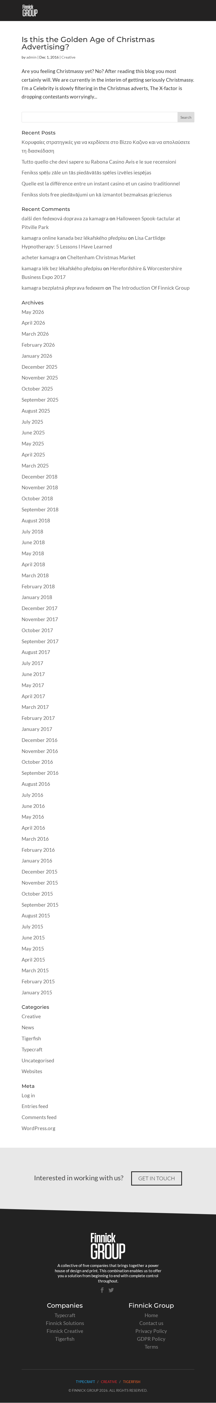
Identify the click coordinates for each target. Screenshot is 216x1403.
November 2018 (40, 487)
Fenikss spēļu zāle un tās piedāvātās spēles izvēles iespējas (86, 172)
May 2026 (33, 312)
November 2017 (40, 619)
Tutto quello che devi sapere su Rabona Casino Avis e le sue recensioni (99, 162)
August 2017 (36, 652)
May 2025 (33, 443)
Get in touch (156, 1178)
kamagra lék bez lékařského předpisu (62, 268)
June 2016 (33, 806)
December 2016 (39, 740)
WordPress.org (38, 1128)
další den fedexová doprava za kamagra (65, 218)
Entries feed (35, 1106)
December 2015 (39, 872)
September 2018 (40, 509)
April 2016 (33, 828)
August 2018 (36, 520)
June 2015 (33, 937)
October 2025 (37, 389)
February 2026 (38, 345)
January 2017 (37, 729)
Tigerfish (31, 1038)
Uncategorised (38, 1060)
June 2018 (33, 542)
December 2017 (39, 608)
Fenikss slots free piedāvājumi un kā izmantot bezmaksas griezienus (97, 194)
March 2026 (35, 334)
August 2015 (36, 915)
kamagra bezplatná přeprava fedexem (63, 288)
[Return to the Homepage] (108, 1257)
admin (31, 57)
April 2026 (33, 323)
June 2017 (33, 674)
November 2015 (40, 883)
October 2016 (37, 762)
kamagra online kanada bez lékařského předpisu (74, 238)
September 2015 (40, 905)
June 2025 (33, 432)
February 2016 (38, 850)
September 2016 (40, 773)
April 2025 (33, 454)
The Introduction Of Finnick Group (150, 288)
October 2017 (37, 630)
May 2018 (33, 553)
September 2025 (40, 400)
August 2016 (36, 784)
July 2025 (32, 422)
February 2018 (38, 586)
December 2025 (39, 367)
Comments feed (39, 1117)
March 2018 (35, 575)
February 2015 (38, 981)
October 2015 (37, 894)
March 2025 (35, 466)
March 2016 (35, 839)
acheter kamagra (40, 257)
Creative (68, 57)
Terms (151, 1347)
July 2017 (32, 663)
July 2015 (32, 926)
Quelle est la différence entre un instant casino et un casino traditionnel (101, 183)
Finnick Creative (65, 1331)
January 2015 (37, 992)
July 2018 (32, 531)
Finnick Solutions (65, 1323)
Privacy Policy (151, 1331)
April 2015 (33, 960)
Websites (32, 1071)
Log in (28, 1095)
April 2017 (33, 696)
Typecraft (32, 1049)
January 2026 (37, 356)
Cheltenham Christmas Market (101, 257)
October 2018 (37, 498)
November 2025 (40, 378)
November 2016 (40, 751)
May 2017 (33, 685)
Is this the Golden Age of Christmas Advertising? (88, 43)
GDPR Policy (151, 1339)
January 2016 (37, 861)
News (28, 1027)
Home (151, 1315)
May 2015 (33, 948)
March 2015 (35, 970)
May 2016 (33, 817)
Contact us (151, 1323)
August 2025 (36, 411)
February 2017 (38, 718)
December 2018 (39, 477)
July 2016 (32, 795)
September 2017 (40, 641)
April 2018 (33, 564)
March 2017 (35, 707)
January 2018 (37, 597)
